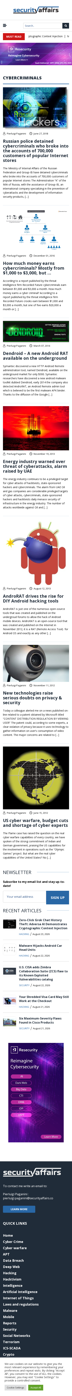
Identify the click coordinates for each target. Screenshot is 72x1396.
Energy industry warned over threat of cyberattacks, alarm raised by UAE (35, 466)
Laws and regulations (21, 1304)
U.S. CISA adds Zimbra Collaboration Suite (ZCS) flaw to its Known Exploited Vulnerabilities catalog (43, 973)
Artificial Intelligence (20, 1292)
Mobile (8, 1317)
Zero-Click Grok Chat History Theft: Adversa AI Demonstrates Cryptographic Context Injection (43, 924)
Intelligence (13, 1285)
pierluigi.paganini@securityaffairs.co (28, 1198)
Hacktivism (12, 1279)
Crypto (8, 1354)
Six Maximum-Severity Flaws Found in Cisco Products (40, 1020)
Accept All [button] (35, 1387)
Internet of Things (18, 1298)
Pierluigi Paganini (16, 133)
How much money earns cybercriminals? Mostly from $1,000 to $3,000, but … (33, 268)
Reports (9, 1323)
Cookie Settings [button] (15, 1387)
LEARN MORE (19, 1209)
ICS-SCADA (11, 1348)
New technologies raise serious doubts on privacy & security (32, 697)
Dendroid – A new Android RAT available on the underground (35, 355)
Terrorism (11, 1342)
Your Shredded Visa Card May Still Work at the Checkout (44, 999)
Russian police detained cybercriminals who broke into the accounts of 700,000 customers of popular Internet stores (35, 150)
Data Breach (13, 1260)
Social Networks (16, 1335)
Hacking (24, 934)
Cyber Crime (13, 1241)
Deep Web (11, 1266)
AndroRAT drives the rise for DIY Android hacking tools (33, 598)
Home (8, 1235)
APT (6, 1254)
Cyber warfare (15, 1248)
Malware (10, 1310)
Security (24, 985)
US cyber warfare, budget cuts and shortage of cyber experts (35, 822)
